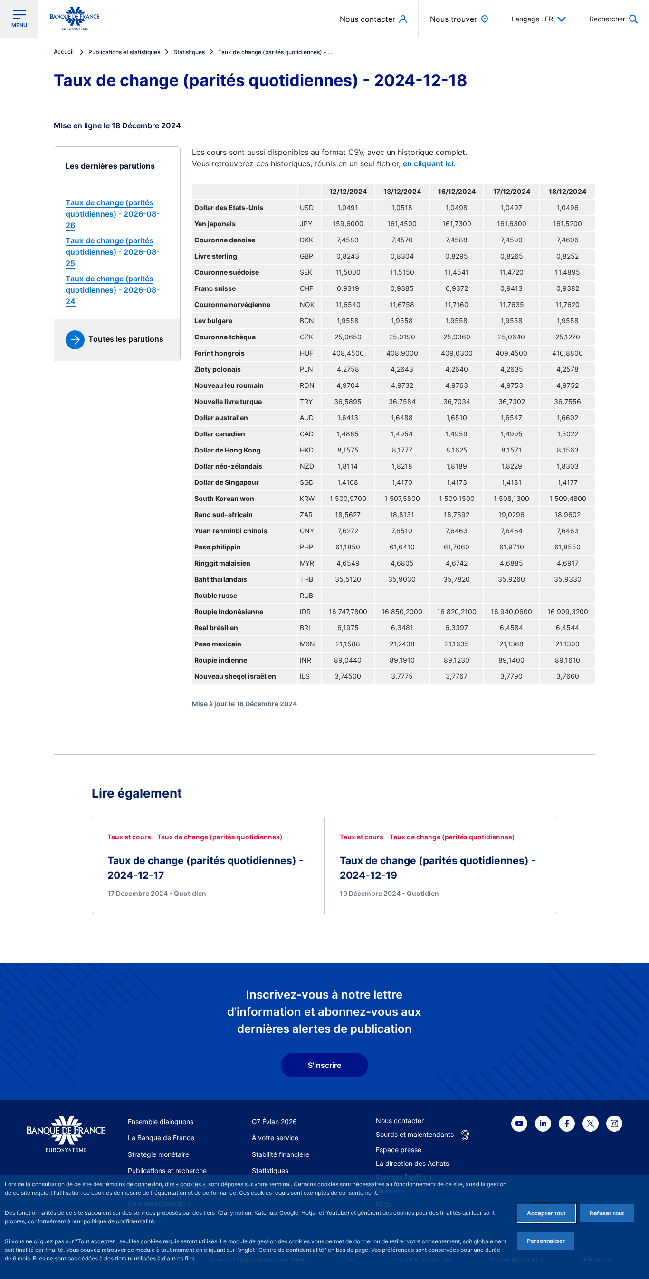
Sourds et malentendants (415, 1134)
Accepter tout (546, 1213)
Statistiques (270, 1170)
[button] (613, 19)
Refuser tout (607, 1213)
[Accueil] (66, 1134)
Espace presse (398, 1149)
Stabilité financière (280, 1154)
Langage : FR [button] (532, 19)
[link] (117, 214)
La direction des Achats (412, 1163)
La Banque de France (161, 1138)
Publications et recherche (167, 1170)
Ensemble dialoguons (160, 1121)
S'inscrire (324, 1065)
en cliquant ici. (429, 163)
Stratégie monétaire (158, 1154)
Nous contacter (400, 1120)
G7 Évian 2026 (274, 1121)
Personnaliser (546, 1240)
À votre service (275, 1138)
